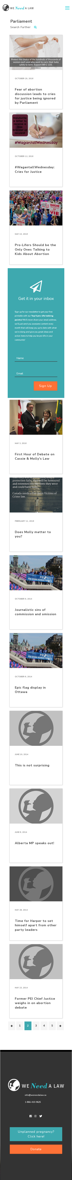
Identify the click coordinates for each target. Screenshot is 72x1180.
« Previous (11, 1025)
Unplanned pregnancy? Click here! (36, 1134)
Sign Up (45, 386)
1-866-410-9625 (33, 1102)
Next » (60, 1025)
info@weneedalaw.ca (35, 1095)
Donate (36, 1149)
